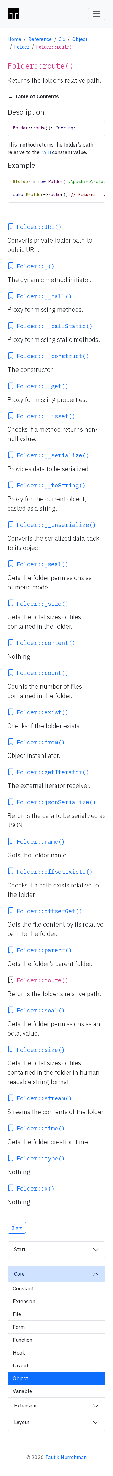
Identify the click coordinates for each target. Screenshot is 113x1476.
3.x (62, 39)
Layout (20, 1365)
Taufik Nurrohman (66, 1457)
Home (14, 39)
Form (19, 1327)
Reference (40, 39)
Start (19, 1249)
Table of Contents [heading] (37, 96)
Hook (19, 1353)
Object (79, 39)
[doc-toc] (56, 96)
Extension (24, 1301)
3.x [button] (15, 1228)
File (17, 1314)
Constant (23, 1288)
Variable (22, 1391)
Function (22, 1340)
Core (19, 1274)
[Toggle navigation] (96, 14)
